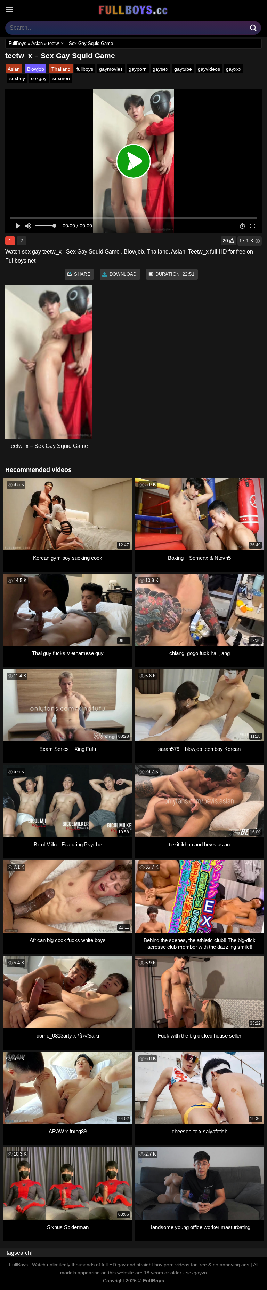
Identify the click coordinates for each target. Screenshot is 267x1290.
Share (81, 274)
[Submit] (253, 27)
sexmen (61, 78)
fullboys (84, 69)
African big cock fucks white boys (68, 940)
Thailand (61, 69)
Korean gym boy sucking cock (67, 558)
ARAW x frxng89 (68, 1131)
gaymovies (111, 69)
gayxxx (233, 69)
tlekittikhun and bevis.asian (199, 844)
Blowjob (35, 69)
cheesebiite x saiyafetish (199, 1131)
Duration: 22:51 (174, 274)
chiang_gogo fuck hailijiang (199, 653)
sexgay (39, 78)
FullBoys (17, 43)
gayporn (138, 69)
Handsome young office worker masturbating (199, 1227)
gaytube (183, 69)
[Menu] (9, 9)
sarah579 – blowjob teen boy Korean (199, 749)
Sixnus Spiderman (68, 1227)
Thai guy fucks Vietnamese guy (68, 653)
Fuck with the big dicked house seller (199, 1036)
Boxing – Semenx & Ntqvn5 (199, 558)
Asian (37, 43)
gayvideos (209, 69)
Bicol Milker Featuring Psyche (68, 844)
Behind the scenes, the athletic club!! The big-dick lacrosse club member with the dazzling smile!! (200, 943)
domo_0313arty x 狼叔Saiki (68, 1036)
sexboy (17, 78)
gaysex (160, 69)
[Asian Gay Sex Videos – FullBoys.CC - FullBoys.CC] (133, 10)
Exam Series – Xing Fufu (67, 749)
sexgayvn (196, 1272)
